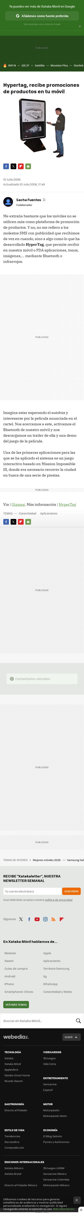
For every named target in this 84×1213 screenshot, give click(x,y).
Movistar (10, 953)
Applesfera (11, 1069)
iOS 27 (25, 65)
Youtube (37, 918)
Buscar (78, 1020)
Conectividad (27, 513)
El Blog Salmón (52, 1136)
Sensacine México (55, 1174)
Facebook (6, 166)
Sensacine (50, 1084)
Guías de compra (16, 968)
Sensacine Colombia (56, 1179)
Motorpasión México (56, 1185)
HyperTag (67, 504)
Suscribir (71, 891)
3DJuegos (49, 1058)
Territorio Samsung (56, 968)
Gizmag (18, 504)
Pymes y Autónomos (56, 1142)
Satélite (40, 65)
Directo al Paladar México (20, 1185)
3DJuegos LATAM (53, 1168)
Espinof (48, 1090)
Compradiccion (14, 1147)
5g (45, 976)
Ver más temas (16, 1004)
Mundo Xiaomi (13, 1081)
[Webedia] (16, 1039)
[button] (30, 199)
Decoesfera (11, 1142)
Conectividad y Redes (57, 992)
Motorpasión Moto (55, 1116)
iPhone (9, 984)
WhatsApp (50, 984)
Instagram (45, 918)
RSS (53, 918)
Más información (63, 1209)
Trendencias (12, 1136)
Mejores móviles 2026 (47, 860)
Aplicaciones (48, 513)
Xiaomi (8, 961)
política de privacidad (58, 900)
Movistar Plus (59, 65)
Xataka (8, 1058)
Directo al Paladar (15, 1110)
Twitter (13, 166)
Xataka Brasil (12, 1174)
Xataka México (13, 1168)
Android (9, 976)
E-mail (28, 166)
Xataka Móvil (12, 1064)
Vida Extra (49, 1064)
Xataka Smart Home (17, 1075)
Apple (47, 953)
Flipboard (21, 166)
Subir (69, 1037)
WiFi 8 (12, 65)
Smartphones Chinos (18, 992)
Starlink (78, 65)
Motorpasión (51, 1110)
